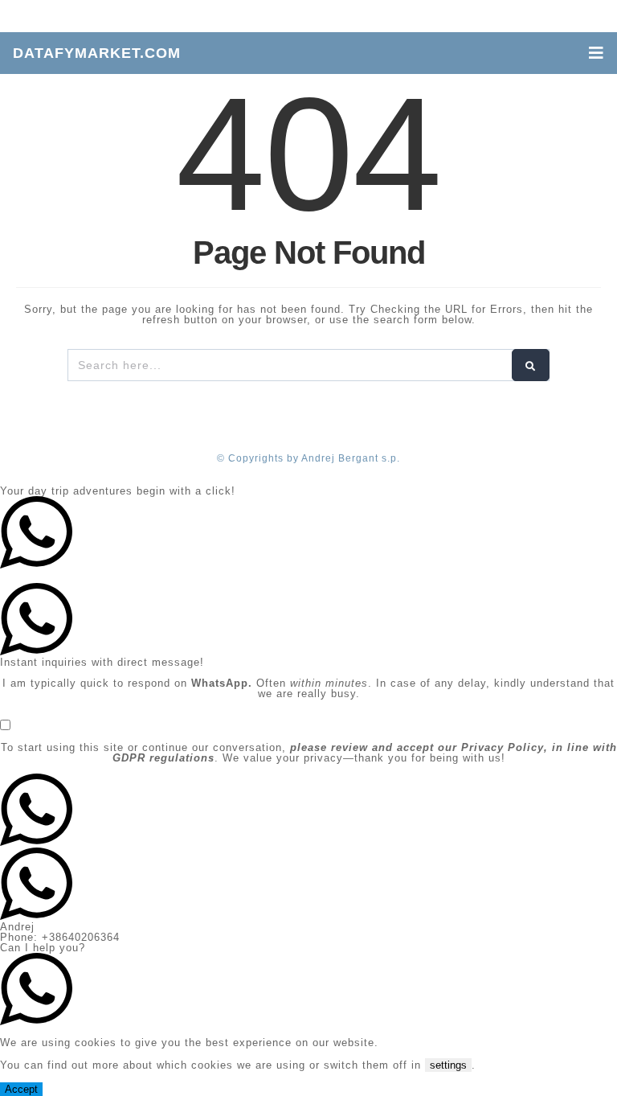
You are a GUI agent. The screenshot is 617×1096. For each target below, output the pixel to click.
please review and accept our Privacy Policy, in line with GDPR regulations (364, 752)
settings (448, 1065)
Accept (21, 1089)
